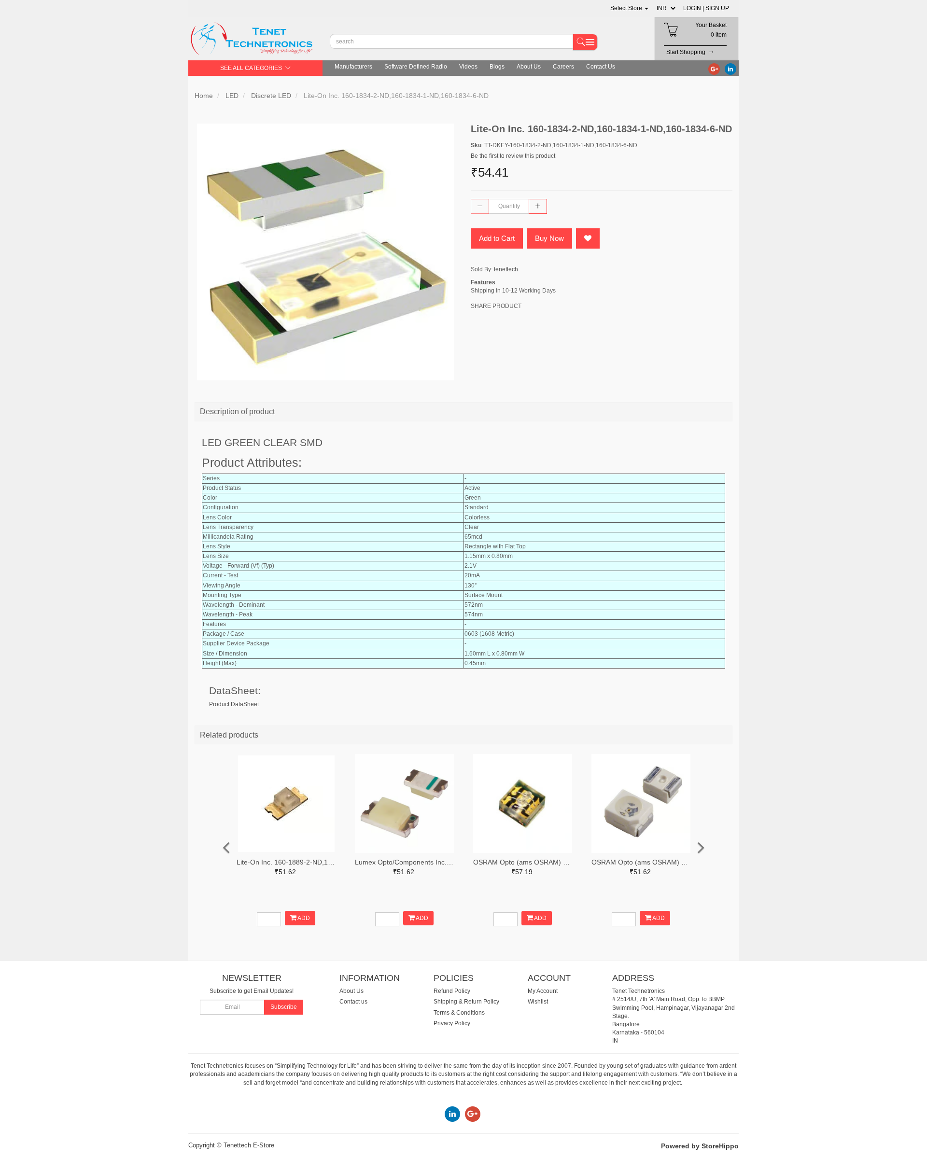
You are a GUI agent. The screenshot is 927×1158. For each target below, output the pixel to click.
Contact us (353, 1001)
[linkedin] (730, 68)
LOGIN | (693, 8)
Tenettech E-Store (249, 1145)
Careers (563, 66)
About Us (529, 66)
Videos (468, 66)
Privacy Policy (452, 1023)
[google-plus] (714, 68)
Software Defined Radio (415, 66)
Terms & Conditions (459, 1012)
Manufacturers (353, 66)
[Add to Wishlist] (588, 238)
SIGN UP (717, 8)
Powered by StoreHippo (700, 1146)
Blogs (497, 66)
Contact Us (600, 66)
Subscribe (283, 1007)
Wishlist (538, 1001)
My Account (543, 991)
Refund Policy (452, 991)
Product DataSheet (234, 704)
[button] (629, 8)
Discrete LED (271, 95)
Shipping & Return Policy (466, 1001)
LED (232, 95)
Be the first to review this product (513, 156)
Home (204, 95)
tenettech (506, 269)
